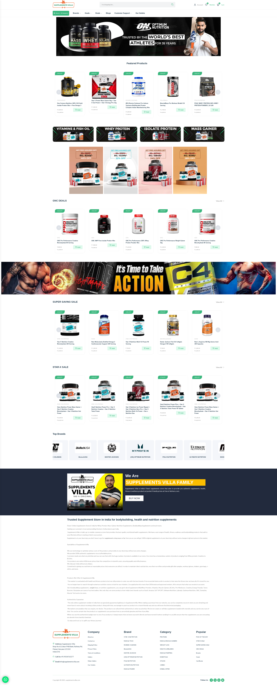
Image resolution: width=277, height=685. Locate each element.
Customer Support (122, 13)
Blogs (108, 13)
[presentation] (58, 92)
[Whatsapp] (5, 679)
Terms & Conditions (94, 653)
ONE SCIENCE (61, 100)
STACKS (162, 661)
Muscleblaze (163, 100)
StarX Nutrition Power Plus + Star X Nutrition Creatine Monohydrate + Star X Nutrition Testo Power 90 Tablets (173, 406)
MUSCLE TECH (128, 641)
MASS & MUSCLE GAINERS (168, 641)
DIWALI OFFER (165, 669)
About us (90, 637)
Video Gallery (92, 661)
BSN (214, 457)
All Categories (62, 13)
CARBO (162, 665)
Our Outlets (140, 13)
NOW (93, 339)
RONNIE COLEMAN (131, 100)
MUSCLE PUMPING (166, 653)
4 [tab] (140, 54)
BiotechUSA (127, 649)
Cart (222, 5)
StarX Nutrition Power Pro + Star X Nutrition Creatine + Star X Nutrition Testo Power (103, 409)
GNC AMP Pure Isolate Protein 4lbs (103, 240)
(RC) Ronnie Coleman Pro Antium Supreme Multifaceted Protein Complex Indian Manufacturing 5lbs (138, 105)
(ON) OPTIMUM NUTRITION (99, 457)
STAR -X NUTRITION (63, 339)
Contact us (91, 641)
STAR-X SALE (200, 641)
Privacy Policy (92, 649)
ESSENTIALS (164, 657)
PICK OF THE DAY (202, 637)
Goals (87, 13)
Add (78, 110)
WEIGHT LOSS (164, 645)
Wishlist (212, 5)
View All (219, 201)
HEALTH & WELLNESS (167, 649)
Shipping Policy (92, 645)
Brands (76, 13)
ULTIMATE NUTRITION (157, 457)
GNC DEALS (200, 649)
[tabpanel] (138, 36)
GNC (58, 237)
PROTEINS (163, 637)
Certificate (199, 661)
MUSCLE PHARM (185, 457)
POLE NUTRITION (199, 100)
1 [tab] (136, 54)
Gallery (90, 657)
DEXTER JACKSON (165, 339)
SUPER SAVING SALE (202, 645)
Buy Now (134, 498)
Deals (98, 13)
